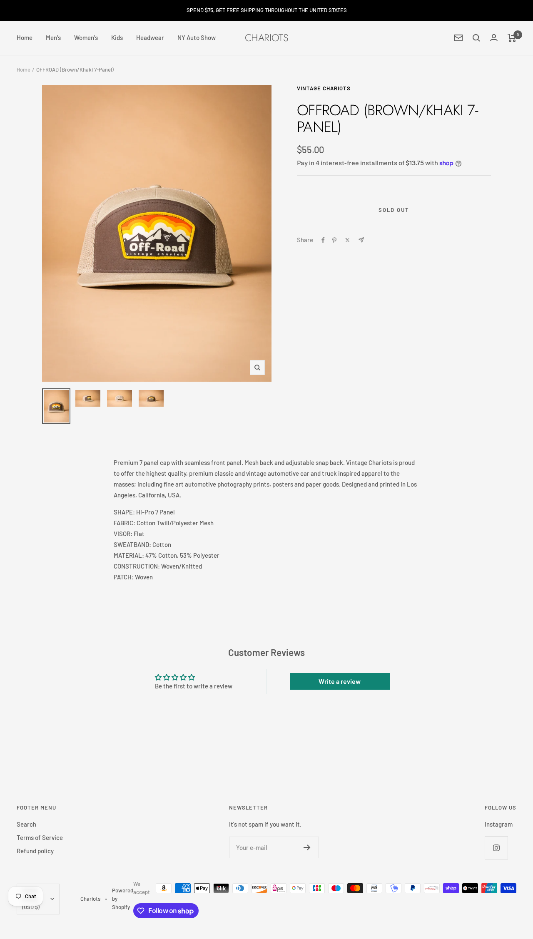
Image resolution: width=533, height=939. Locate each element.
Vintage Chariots (324, 88)
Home (24, 37)
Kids (117, 37)
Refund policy (35, 851)
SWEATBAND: (132, 544)
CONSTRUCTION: (137, 566)
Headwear (150, 37)
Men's (53, 37)
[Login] (494, 37)
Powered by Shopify (122, 898)
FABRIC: (124, 523)
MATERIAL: (129, 555)
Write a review (340, 681)
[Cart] (512, 38)
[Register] (307, 847)
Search (26, 824)
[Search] (476, 38)
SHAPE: (124, 512)
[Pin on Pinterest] (334, 240)
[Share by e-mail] (361, 240)
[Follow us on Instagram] (496, 847)
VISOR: (123, 533)
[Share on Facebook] (323, 240)
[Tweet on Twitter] (347, 240)
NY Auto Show (196, 37)
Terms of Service (40, 837)
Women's (86, 37)
